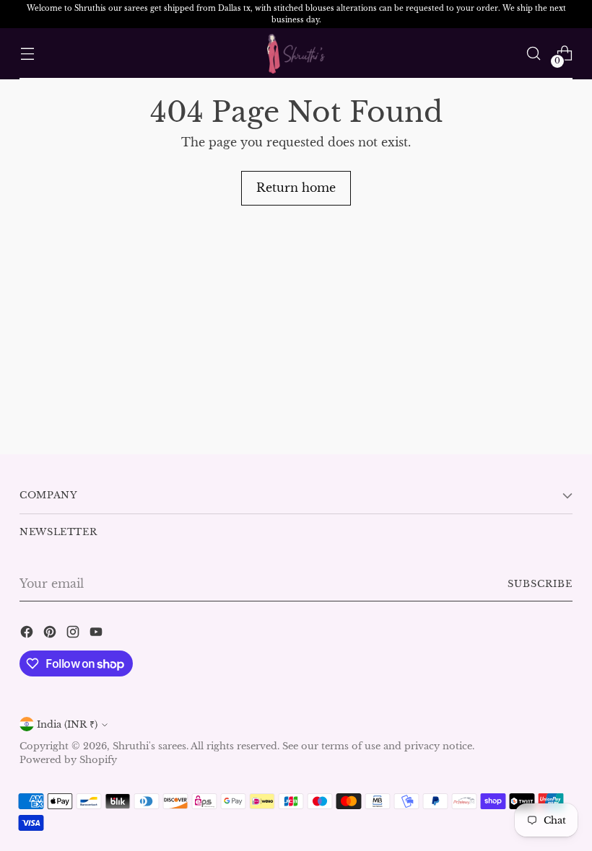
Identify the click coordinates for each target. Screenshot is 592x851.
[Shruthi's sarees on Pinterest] (51, 634)
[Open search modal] (534, 54)
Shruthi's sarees (149, 746)
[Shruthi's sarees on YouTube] (97, 634)
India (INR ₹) (67, 724)
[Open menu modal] (27, 54)
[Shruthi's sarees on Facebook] (28, 634)
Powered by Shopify (68, 759)
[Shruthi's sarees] (296, 53)
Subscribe (540, 583)
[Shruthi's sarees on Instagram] (74, 634)
